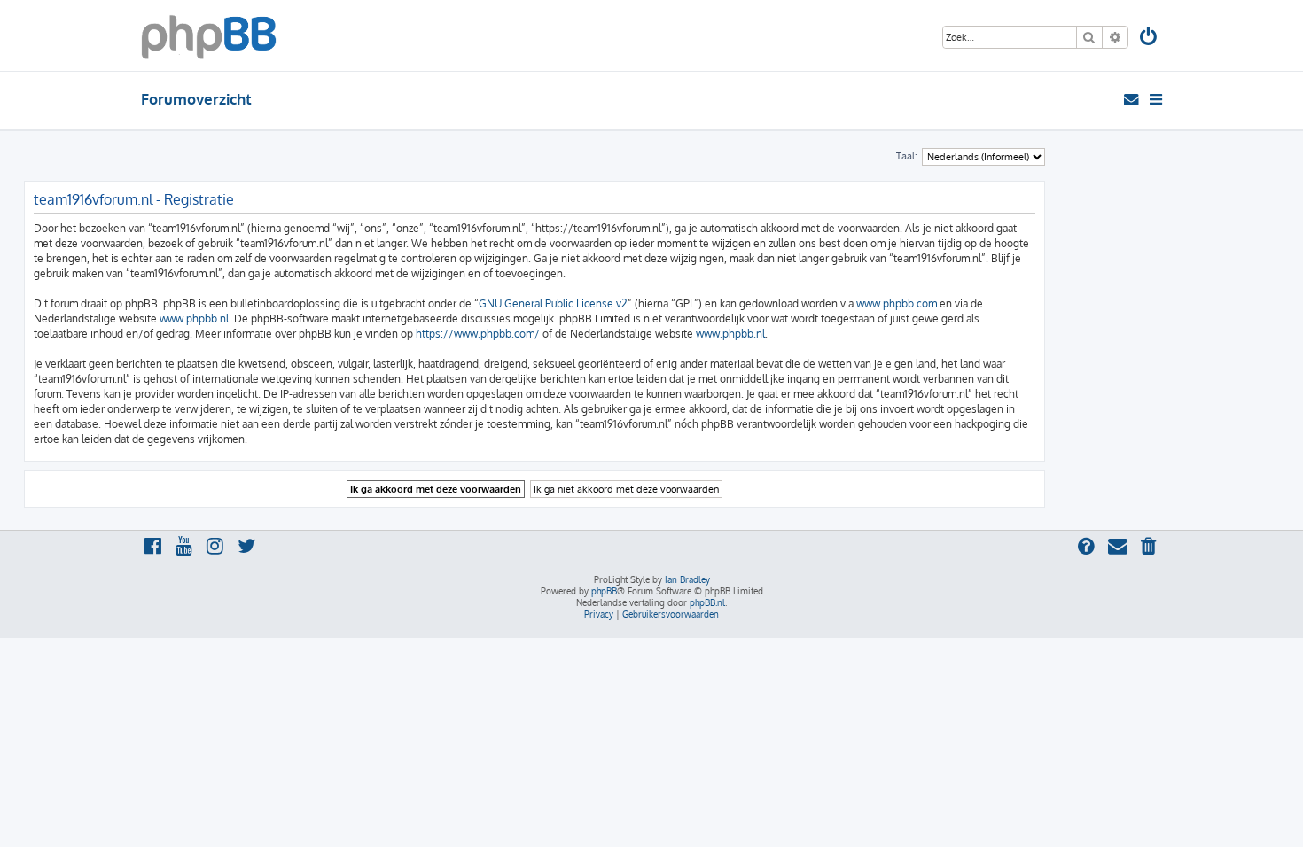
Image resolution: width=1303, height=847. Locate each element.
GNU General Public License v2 (553, 303)
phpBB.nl (707, 602)
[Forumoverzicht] (209, 35)
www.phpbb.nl (194, 318)
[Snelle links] (1157, 99)
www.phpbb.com (896, 303)
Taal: (906, 156)
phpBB (604, 591)
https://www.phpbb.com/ (478, 333)
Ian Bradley (687, 579)
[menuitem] (1149, 39)
